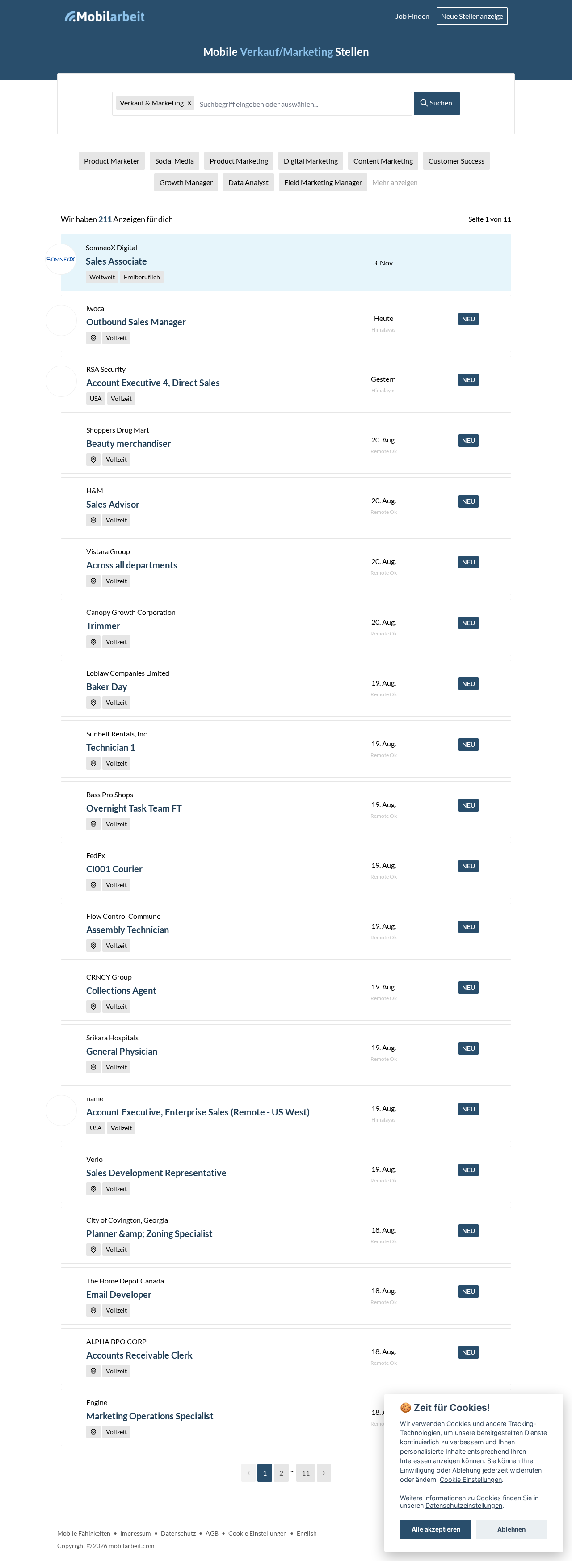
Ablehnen (511, 1529)
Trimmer (103, 625)
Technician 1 (110, 747)
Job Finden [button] (412, 16)
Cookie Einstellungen (257, 1533)
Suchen (440, 102)
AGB (212, 1533)
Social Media (174, 160)
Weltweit (102, 277)
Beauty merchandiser (128, 443)
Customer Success (456, 160)
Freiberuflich (142, 277)
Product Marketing (239, 160)
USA (96, 398)
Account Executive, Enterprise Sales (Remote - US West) (198, 1112)
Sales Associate (116, 261)
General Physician (121, 1051)
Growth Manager (186, 182)
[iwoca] (61, 320)
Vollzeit (116, 337)
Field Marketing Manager (323, 182)
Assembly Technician (127, 929)
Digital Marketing (311, 160)
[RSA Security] (61, 381)
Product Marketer (111, 160)
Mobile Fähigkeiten (83, 1533)
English (307, 1533)
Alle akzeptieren (436, 1529)
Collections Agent (121, 990)
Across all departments (131, 565)
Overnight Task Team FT (134, 808)
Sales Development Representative (156, 1172)
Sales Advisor (112, 504)
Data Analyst (248, 182)
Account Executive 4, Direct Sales (153, 382)
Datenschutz (178, 1533)
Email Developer (118, 1294)
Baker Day (106, 686)
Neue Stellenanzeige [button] (472, 16)
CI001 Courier (114, 868)
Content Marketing (383, 160)
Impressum (135, 1533)
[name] (61, 1110)
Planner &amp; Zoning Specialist (149, 1233)
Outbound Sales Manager (136, 321)
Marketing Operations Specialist (150, 1415)
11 (306, 1472)
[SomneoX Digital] (60, 259)
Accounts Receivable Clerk (139, 1355)
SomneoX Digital (111, 247)
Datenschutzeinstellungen (463, 1505)
